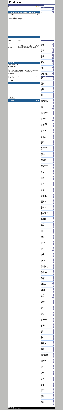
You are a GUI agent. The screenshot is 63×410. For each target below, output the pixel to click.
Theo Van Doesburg (12, 9)
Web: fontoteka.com (11, 407)
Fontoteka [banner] (15, 2)
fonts (9, 5)
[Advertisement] (24, 29)
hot (12, 5)
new (24, 5)
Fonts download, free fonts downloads (15, 408)
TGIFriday (10, 6)
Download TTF (11, 97)
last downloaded (18, 5)
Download (37, 100)
